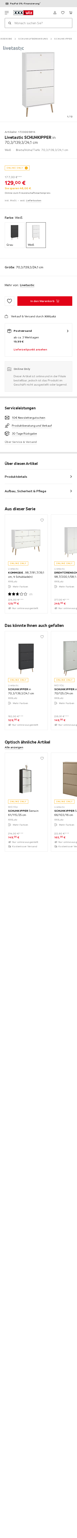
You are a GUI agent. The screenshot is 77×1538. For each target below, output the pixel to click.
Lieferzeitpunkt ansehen (30, 349)
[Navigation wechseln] (6, 12)
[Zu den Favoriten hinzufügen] (9, 301)
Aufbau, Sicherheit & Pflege (25, 491)
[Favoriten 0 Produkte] (63, 12)
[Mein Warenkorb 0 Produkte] (71, 12)
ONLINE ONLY (15, 168)
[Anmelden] (55, 12)
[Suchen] (9, 23)
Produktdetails (16, 477)
